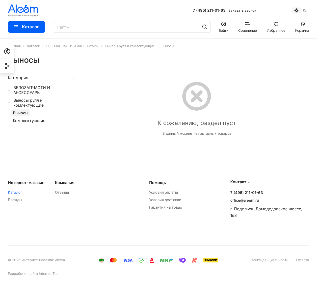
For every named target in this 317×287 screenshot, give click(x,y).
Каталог (15, 192)
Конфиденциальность (270, 260)
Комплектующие (29, 120)
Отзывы (62, 192)
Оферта (302, 260)
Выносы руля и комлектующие (28, 103)
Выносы (20, 112)
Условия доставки (165, 199)
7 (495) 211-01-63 (209, 10)
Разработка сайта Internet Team (34, 273)
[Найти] (204, 27)
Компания (64, 182)
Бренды (15, 199)
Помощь (157, 182)
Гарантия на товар (165, 207)
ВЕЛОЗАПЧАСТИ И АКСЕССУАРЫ (31, 90)
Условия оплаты (163, 192)
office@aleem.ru (244, 200)
